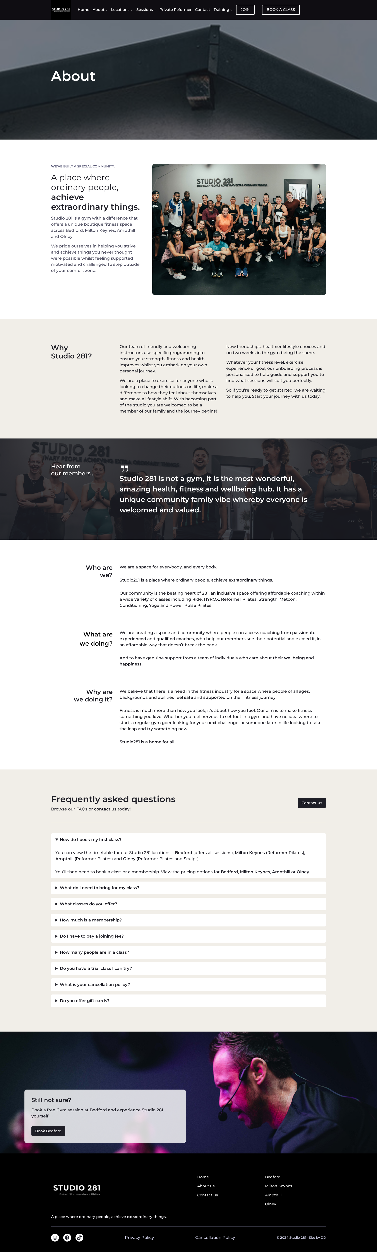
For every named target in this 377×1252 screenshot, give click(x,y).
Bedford (183, 852)
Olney (303, 871)
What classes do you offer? (88, 903)
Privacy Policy (139, 1237)
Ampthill (281, 871)
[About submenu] (106, 10)
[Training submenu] (231, 10)
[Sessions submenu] (155, 10)
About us (206, 1186)
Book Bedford (48, 1131)
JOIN (245, 9)
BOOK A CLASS (281, 9)
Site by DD (317, 1237)
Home (203, 1177)
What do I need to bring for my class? (99, 887)
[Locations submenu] (131, 10)
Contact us (312, 803)
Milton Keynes (255, 871)
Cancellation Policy (215, 1237)
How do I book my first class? (91, 839)
